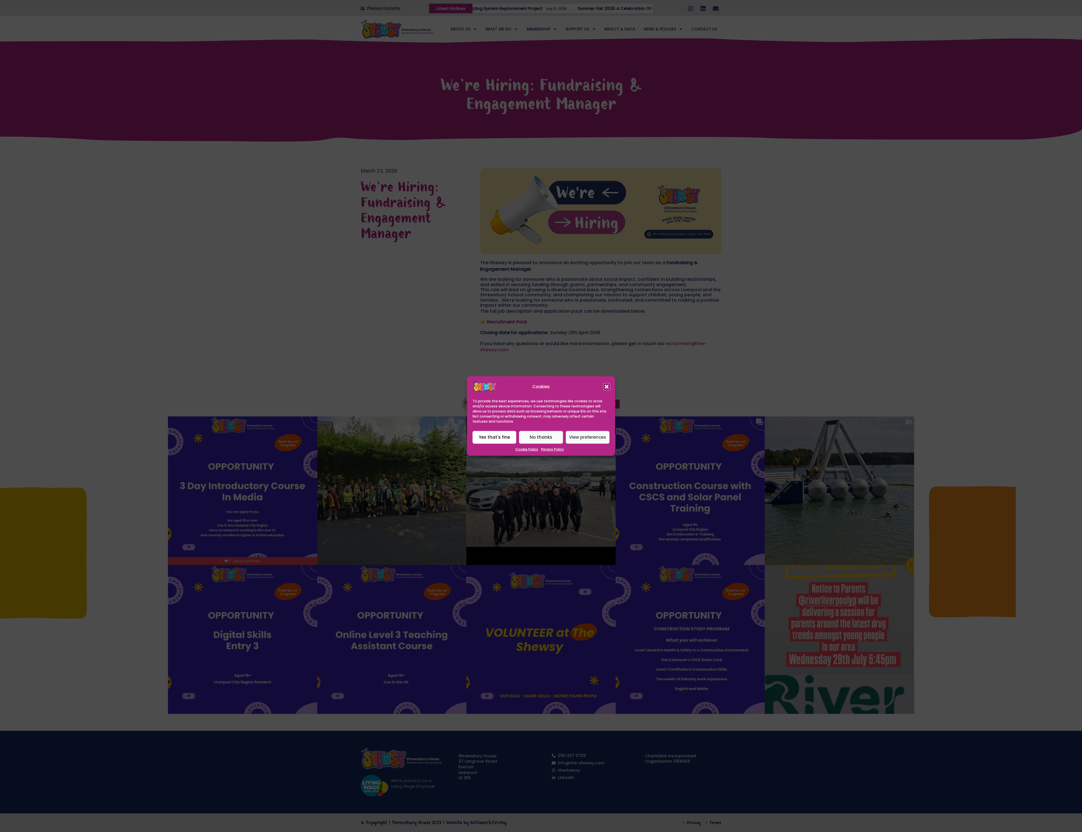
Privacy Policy (552, 449)
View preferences (587, 437)
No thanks (541, 437)
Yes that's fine (494, 437)
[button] (606, 386)
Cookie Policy (526, 449)
